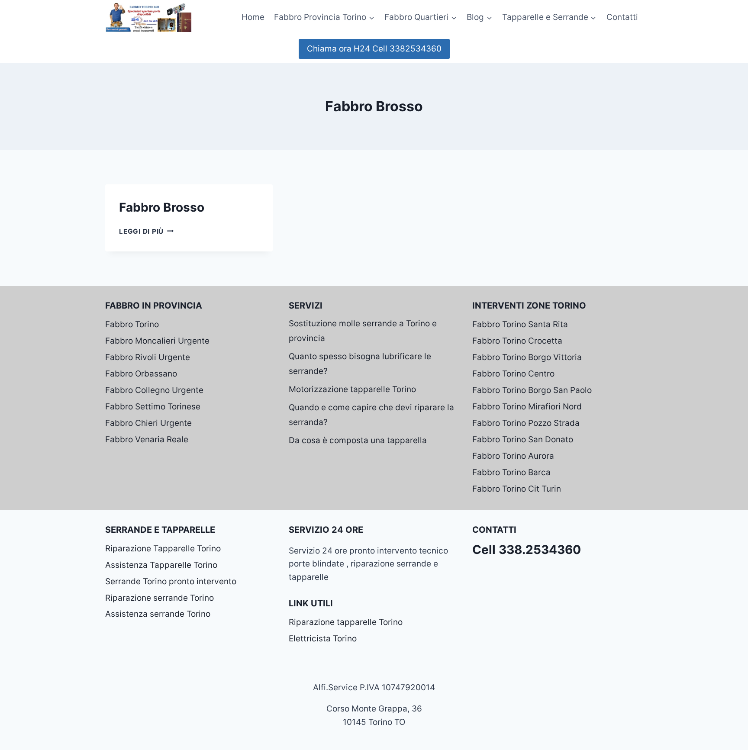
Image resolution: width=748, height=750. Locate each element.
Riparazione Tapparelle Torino (163, 549)
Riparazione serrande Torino (159, 598)
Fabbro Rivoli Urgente (147, 357)
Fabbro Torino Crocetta (517, 341)
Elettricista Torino (323, 639)
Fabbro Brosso (161, 207)
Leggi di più (146, 231)
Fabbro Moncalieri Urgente (157, 341)
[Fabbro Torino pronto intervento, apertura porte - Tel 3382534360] (148, 17)
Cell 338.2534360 (526, 549)
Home (253, 17)
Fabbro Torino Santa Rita (520, 324)
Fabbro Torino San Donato (522, 439)
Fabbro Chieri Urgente (148, 423)
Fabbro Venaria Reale (146, 439)
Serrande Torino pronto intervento (170, 581)
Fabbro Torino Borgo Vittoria (527, 357)
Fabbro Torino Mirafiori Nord (527, 407)
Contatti (622, 17)
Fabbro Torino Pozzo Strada (526, 423)
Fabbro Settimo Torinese (152, 407)
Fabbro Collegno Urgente (154, 390)
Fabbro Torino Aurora (513, 456)
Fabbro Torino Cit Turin (516, 489)
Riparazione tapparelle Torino (346, 622)
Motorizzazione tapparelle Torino (352, 389)
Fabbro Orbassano (141, 374)
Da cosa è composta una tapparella (358, 440)
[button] (371, 17)
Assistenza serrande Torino (157, 614)
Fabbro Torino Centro (513, 374)
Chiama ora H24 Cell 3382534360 (374, 49)
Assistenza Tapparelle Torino (161, 565)
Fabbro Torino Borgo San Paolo (532, 390)
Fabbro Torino (132, 324)
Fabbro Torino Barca (511, 472)
